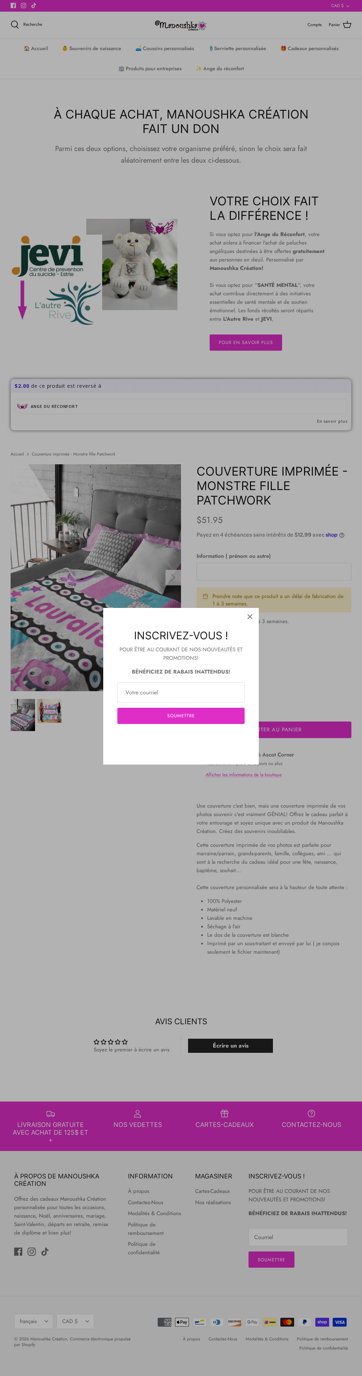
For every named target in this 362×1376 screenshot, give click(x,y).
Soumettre (181, 715)
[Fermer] (250, 616)
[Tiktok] (191, 737)
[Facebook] (170, 737)
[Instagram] (181, 737)
